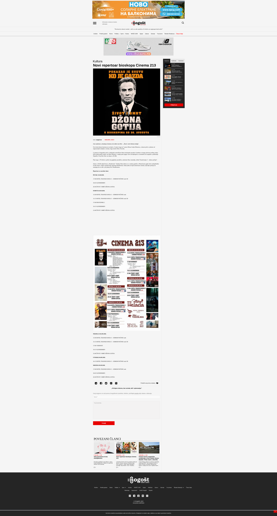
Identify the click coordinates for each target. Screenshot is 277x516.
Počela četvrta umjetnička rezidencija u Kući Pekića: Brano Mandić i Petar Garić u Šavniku (149, 458)
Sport (121, 33)
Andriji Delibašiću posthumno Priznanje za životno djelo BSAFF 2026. (176, 66)
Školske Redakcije (169, 33)
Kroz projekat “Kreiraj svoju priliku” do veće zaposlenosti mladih (176, 77)
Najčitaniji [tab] (173, 60)
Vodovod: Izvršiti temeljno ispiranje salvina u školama (177, 94)
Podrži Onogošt (143, 490)
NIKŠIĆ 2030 (134, 33)
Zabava (147, 33)
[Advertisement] (126, 223)
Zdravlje (153, 33)
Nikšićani (150, 487)
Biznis (111, 33)
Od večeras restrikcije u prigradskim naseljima (176, 100)
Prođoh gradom (103, 33)
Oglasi (141, 33)
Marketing (127, 490)
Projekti (150, 490)
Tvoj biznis (160, 33)
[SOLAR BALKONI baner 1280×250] (138, 10)
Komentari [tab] (181, 60)
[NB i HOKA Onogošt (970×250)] (138, 47)
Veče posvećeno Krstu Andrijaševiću (101, 457)
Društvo (96, 33)
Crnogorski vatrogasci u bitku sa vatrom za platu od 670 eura (177, 88)
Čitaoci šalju (179, 33)
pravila (136, 393)
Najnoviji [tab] (166, 60)
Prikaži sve (174, 105)
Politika (116, 33)
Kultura (127, 33)
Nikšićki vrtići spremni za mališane (177, 83)
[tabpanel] (174, 85)
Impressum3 (134, 490)
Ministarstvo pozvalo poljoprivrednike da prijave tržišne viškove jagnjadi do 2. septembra (177, 71)
